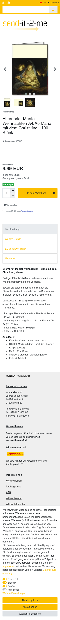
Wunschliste (12, 205)
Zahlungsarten (13, 486)
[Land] (40, 2)
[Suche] (53, 9)
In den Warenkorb (36, 193)
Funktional (13, 589)
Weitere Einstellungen (14, 593)
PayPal (11, 586)
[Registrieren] (9, 2)
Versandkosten (27, 210)
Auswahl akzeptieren (30, 613)
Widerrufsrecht (14, 498)
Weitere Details (13, 239)
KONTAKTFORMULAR (18, 375)
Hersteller (10, 258)
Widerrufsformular (15, 504)
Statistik (12, 582)
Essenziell (13, 579)
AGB (8, 492)
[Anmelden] (3, 2)
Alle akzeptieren (30, 600)
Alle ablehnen (30, 606)
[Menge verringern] (12, 195)
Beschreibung (12, 229)
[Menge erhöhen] (12, 190)
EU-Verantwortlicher (15, 248)
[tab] (30, 229)
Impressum (8, 566)
